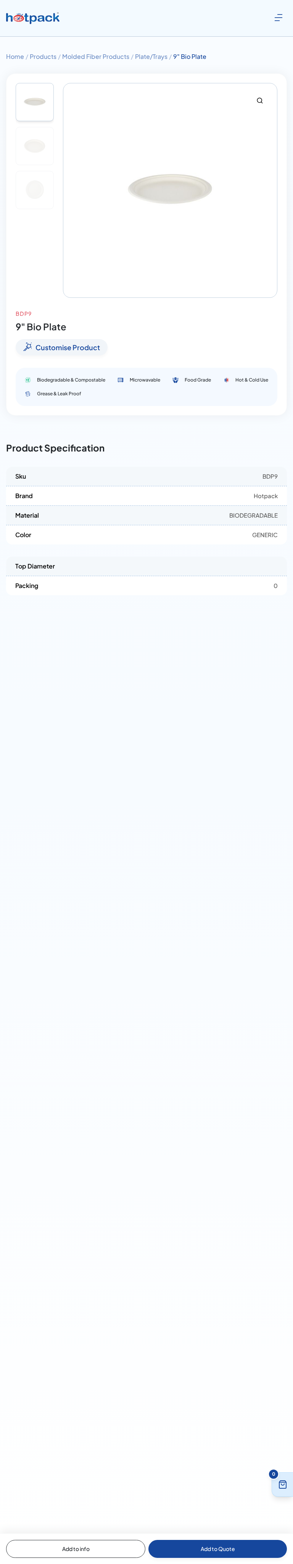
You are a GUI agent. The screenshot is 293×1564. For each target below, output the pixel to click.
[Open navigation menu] (278, 17)
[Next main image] (268, 190)
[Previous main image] (72, 190)
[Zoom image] (260, 101)
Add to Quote (218, 1548)
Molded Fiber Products (95, 56)
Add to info (76, 1548)
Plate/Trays (151, 56)
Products (43, 56)
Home (15, 56)
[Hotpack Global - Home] (33, 18)
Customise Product (67, 347)
